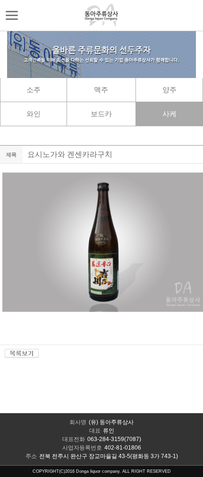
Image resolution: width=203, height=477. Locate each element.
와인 (33, 114)
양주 (169, 90)
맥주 (101, 90)
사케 (169, 114)
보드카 (101, 114)
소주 (33, 90)
